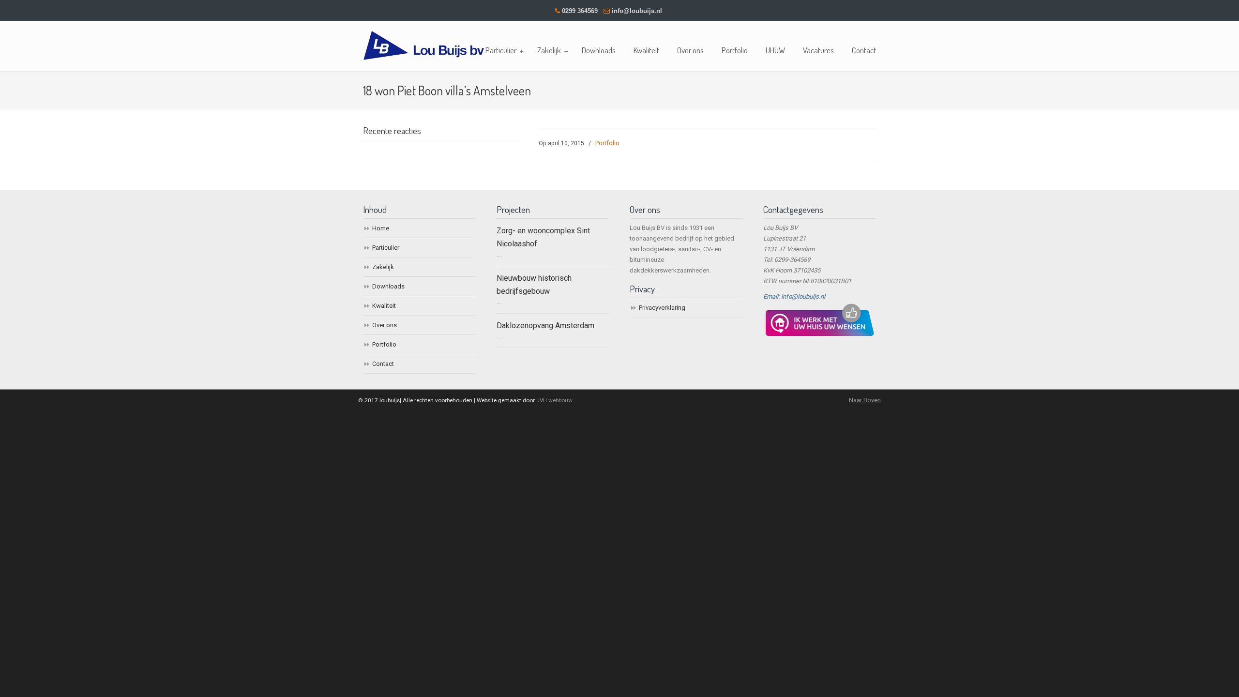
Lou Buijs (423, 42)
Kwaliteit (384, 305)
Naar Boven (865, 400)
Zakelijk (383, 267)
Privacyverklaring (662, 307)
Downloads (388, 286)
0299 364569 (580, 11)
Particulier (385, 247)
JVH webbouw (554, 400)
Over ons (384, 325)
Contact (383, 363)
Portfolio (607, 143)
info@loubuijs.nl (637, 11)
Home (380, 228)
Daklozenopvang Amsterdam (545, 325)
